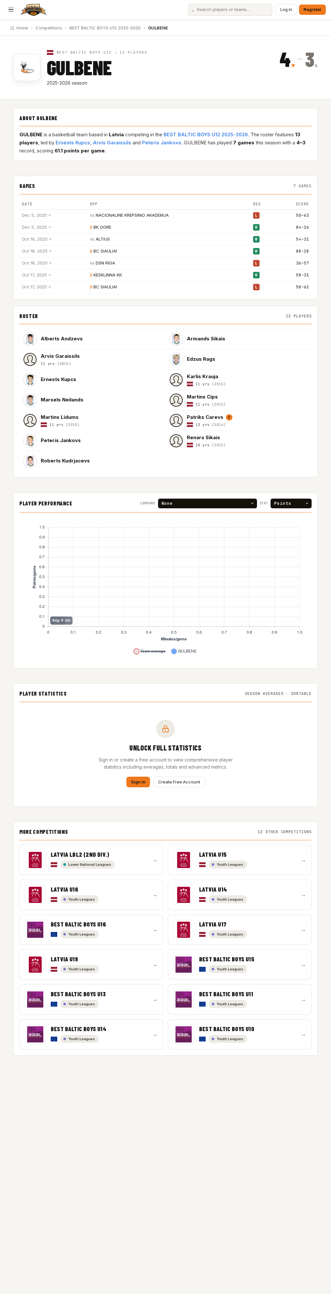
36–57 (302, 263)
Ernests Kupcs (73, 143)
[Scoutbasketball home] (34, 9)
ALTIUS (103, 239)
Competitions (49, 27)
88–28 (302, 251)
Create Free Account (179, 781)
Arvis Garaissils (112, 143)
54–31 (302, 239)
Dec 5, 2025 (34, 215)
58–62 (302, 287)
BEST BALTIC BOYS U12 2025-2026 (105, 27)
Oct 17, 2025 (34, 274)
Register (312, 9)
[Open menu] (11, 10)
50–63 (302, 215)
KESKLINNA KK (107, 274)
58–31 (302, 275)
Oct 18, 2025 (35, 251)
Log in (286, 9)
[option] (92, 339)
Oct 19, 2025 (35, 239)
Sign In (138, 781)
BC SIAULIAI (105, 251)
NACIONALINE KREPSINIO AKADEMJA (132, 215)
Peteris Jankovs (161, 143)
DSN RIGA (105, 262)
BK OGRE (102, 227)
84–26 (302, 227)
